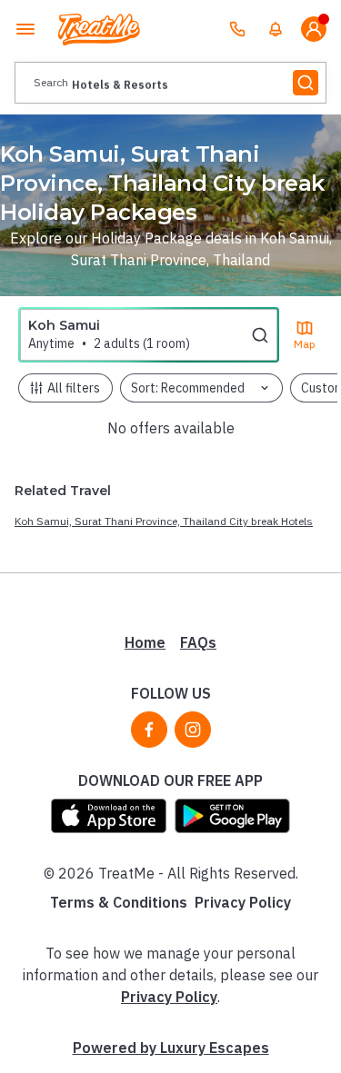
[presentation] (170, 83)
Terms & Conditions (118, 902)
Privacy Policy (243, 902)
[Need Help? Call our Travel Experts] (237, 29)
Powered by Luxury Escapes (171, 1047)
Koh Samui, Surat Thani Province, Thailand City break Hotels (164, 521)
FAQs (198, 642)
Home (145, 642)
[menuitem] (275, 29)
